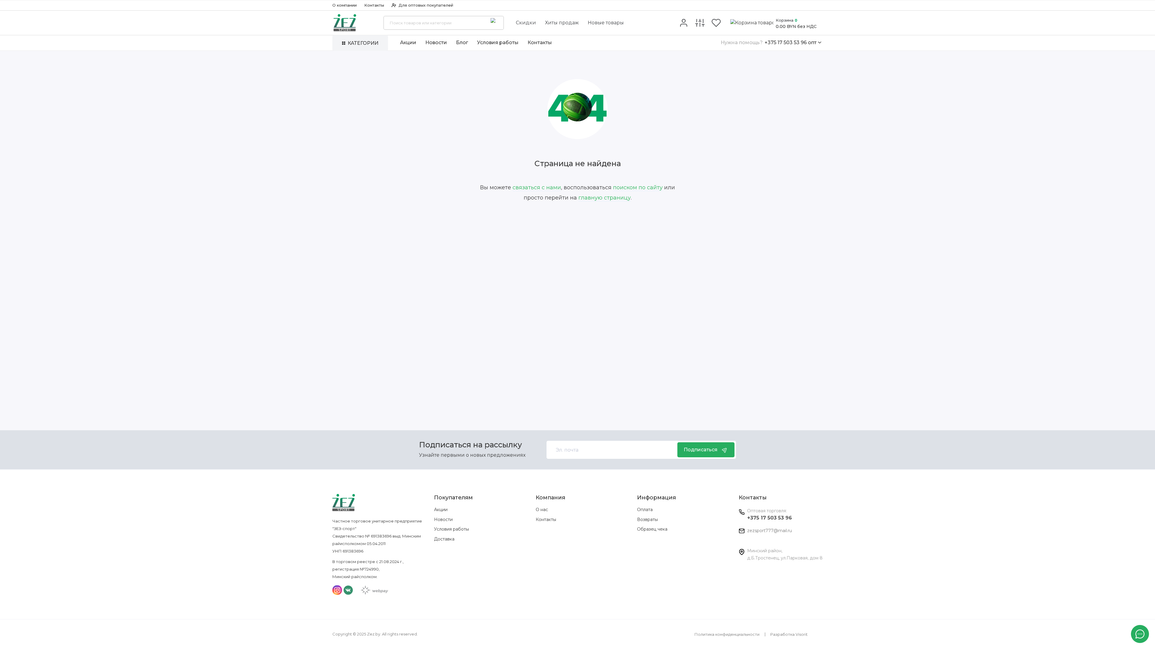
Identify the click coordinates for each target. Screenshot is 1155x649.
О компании (344, 5)
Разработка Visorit (789, 634)
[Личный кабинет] (683, 23)
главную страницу (604, 197)
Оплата (645, 509)
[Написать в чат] (1140, 634)
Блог (462, 42)
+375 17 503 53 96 (769, 518)
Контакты (374, 5)
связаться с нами (537, 187)
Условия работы (498, 42)
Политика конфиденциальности (727, 634)
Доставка (444, 539)
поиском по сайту (638, 187)
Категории (363, 43)
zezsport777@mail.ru (769, 530)
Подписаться (700, 449)
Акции (408, 42)
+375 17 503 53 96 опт (769, 42)
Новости (436, 42)
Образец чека (652, 529)
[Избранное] (716, 23)
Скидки (526, 23)
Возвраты (647, 519)
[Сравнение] (700, 23)
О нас (542, 509)
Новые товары (606, 23)
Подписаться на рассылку (470, 445)
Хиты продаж (562, 23)
